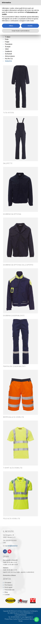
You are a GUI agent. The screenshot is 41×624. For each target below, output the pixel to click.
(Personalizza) (25, 619)
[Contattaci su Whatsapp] (36, 619)
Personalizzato (9, 590)
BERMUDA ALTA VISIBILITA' (13, 417)
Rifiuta (11, 26)
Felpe (7, 42)
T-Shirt (7, 37)
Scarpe (7, 47)
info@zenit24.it (12, 546)
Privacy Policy (8, 619)
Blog (6, 592)
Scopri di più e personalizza (20, 31)
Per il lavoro (8, 585)
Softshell (8, 54)
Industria (8, 61)
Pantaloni (8, 44)
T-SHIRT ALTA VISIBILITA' (12, 468)
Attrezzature (10, 56)
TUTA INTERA (8, 112)
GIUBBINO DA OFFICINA (12, 214)
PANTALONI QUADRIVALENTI (14, 366)
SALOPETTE (7, 163)
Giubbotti (8, 51)
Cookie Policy (17, 619)
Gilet (7, 49)
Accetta (30, 26)
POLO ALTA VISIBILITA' (11, 518)
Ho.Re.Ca (9, 59)
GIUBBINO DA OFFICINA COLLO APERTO (18, 265)
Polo (6, 39)
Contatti (7, 594)
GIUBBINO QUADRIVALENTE (14, 315)
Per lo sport (8, 587)
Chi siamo (7, 582)
